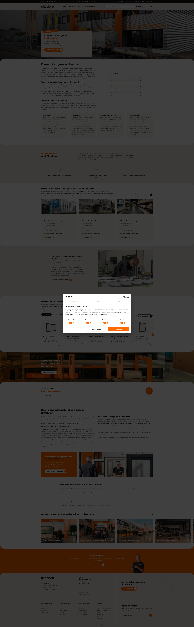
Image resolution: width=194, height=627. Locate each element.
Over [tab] (119, 301)
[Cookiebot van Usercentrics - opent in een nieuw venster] (122, 297)
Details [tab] (97, 301)
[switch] (88, 323)
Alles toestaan (118, 329)
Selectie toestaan (96, 329)
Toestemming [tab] (74, 301)
